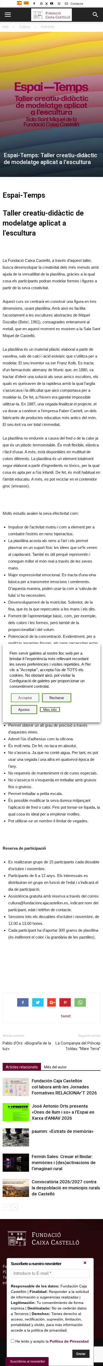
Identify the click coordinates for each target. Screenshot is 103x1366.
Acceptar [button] (25, 698)
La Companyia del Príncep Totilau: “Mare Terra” (77, 1046)
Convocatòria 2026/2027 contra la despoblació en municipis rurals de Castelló (66, 1187)
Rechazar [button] (56, 698)
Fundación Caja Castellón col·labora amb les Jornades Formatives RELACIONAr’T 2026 (64, 1086)
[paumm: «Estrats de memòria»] (16, 1137)
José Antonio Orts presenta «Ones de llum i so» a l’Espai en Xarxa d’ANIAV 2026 (63, 1112)
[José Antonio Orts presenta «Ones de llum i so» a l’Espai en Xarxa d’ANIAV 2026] (16, 1112)
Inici (5, 26)
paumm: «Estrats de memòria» (62, 1131)
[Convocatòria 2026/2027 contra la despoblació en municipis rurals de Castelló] (16, 1188)
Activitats (47, 26)
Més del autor (55, 1067)
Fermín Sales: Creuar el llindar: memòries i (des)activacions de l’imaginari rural (64, 1162)
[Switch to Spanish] (20, 3)
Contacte (76, 4)
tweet (66, 1015)
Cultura (24, 26)
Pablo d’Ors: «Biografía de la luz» (27, 1046)
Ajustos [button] (24, 710)
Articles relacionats (22, 1067)
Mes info (50, 710)
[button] (95, 15)
